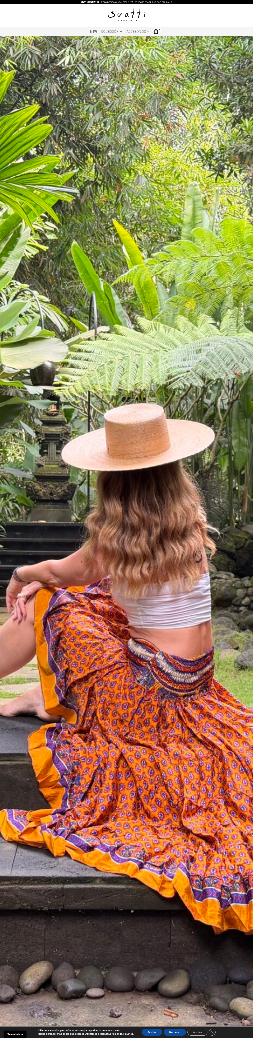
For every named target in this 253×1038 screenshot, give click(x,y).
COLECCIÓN (110, 31)
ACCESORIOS (136, 31)
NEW (93, 31)
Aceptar (152, 1032)
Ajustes (197, 1032)
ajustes (128, 1034)
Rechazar (174, 1032)
